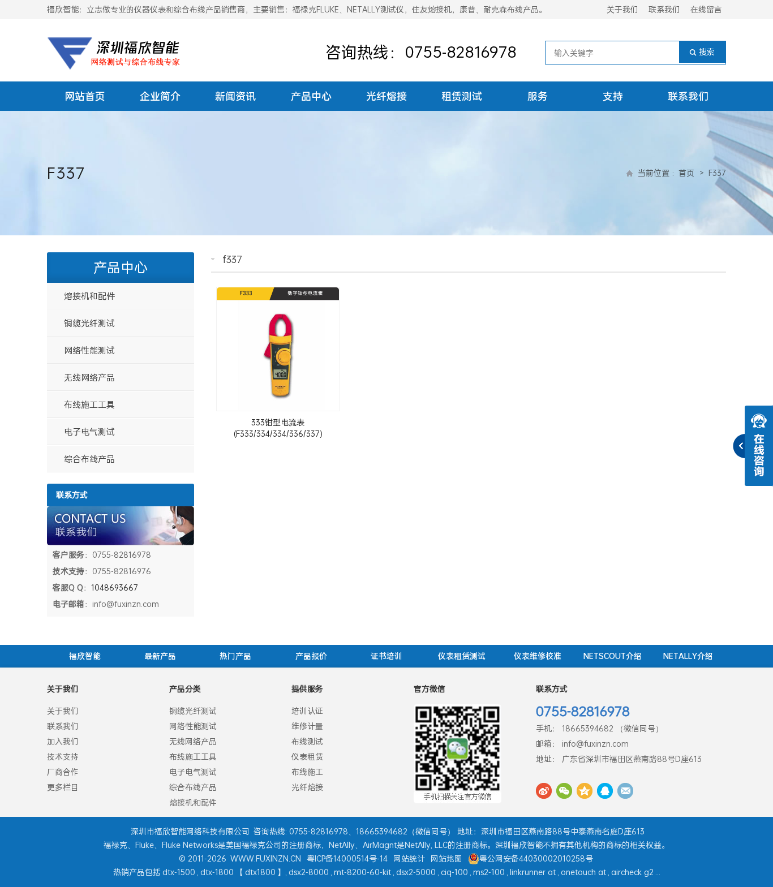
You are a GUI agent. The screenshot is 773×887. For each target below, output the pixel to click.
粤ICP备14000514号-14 (347, 858)
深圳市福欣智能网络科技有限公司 (190, 831)
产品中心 (311, 96)
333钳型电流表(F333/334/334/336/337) (278, 428)
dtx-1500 (178, 872)
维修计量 (307, 726)
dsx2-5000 (416, 872)
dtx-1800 (217, 872)
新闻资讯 (235, 96)
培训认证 (307, 710)
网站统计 (409, 858)
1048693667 (114, 587)
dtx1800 (260, 872)
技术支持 (63, 756)
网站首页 (85, 96)
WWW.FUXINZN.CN (265, 858)
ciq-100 (454, 872)
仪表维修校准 (537, 656)
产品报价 (311, 656)
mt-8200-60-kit (362, 872)
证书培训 (386, 656)
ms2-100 (489, 872)
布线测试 (307, 741)
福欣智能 (85, 656)
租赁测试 (461, 96)
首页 (686, 172)
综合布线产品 (89, 459)
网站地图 (446, 858)
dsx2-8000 (309, 872)
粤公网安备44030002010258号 (536, 858)
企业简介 (160, 96)
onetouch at (583, 872)
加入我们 (63, 741)
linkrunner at (533, 872)
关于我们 (622, 9)
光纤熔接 (386, 96)
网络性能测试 (89, 350)
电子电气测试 (89, 431)
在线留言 (706, 9)
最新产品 (160, 656)
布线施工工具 (89, 404)
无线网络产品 (89, 377)
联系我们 (664, 9)
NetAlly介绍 (688, 656)
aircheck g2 (632, 872)
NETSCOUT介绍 (612, 656)
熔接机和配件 (89, 296)
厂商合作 (63, 772)
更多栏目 (63, 787)
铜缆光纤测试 (89, 323)
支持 (613, 96)
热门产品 (235, 656)
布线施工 (307, 772)
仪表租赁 (307, 756)
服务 (537, 96)
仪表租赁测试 (462, 656)
